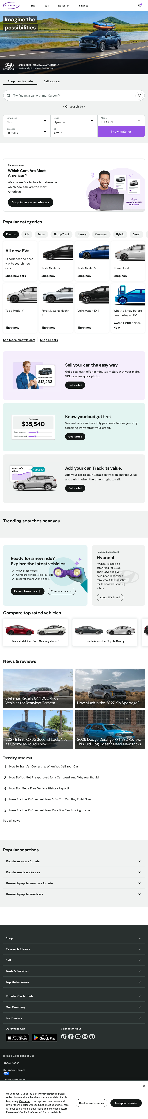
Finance (83, 5)
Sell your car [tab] (52, 81)
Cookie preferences (91, 1103)
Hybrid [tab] (120, 234)
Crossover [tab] (101, 234)
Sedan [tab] (41, 234)
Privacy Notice (11, 1063)
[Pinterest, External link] (92, 1036)
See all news (11, 820)
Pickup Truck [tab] (61, 234)
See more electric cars (19, 340)
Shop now (48, 276)
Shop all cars (49, 340)
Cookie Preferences (15, 1079)
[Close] (144, 1086)
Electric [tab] (11, 234)
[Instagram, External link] (85, 1036)
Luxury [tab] (82, 234)
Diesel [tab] (136, 234)
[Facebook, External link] (71, 1036)
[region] (74, 1099)
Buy (32, 5)
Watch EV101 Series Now (128, 325)
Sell (47, 5)
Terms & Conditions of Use (18, 1055)
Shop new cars (15, 276)
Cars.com (24, 1101)
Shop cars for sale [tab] (20, 81)
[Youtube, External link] (78, 1036)
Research (63, 5)
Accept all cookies (126, 1103)
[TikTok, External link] (63, 1036)
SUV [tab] (26, 234)
